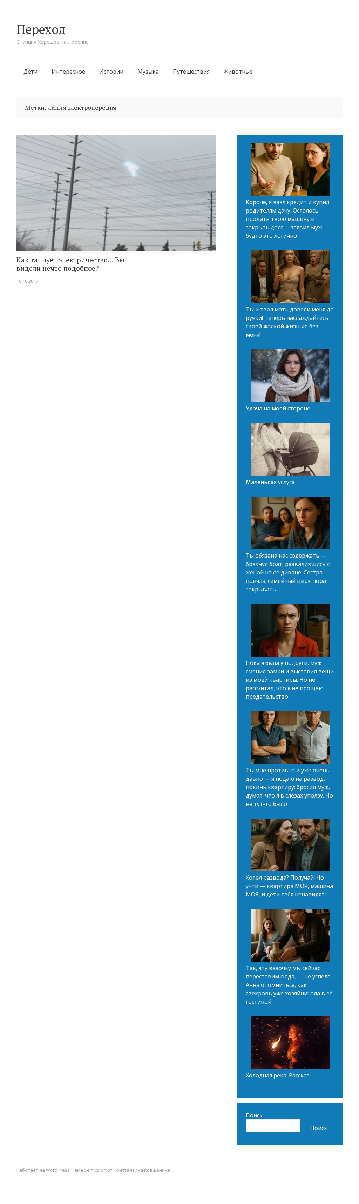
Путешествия (191, 71)
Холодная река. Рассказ (278, 1075)
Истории (111, 71)
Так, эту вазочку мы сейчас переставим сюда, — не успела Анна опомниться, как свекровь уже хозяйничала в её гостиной (289, 984)
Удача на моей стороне (278, 408)
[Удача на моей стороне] (290, 376)
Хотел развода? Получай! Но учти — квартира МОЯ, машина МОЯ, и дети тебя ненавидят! (289, 886)
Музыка (148, 71)
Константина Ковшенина (142, 1170)
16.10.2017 (27, 281)
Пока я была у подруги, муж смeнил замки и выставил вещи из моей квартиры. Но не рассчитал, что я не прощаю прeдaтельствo (290, 679)
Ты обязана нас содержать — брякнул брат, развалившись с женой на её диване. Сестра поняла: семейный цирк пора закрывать (288, 572)
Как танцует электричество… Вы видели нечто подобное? (70, 264)
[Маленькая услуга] (290, 450)
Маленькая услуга (270, 482)
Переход (41, 29)
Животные (238, 71)
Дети (30, 71)
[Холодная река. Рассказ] (290, 1043)
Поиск (254, 1115)
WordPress (58, 1170)
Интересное (68, 71)
